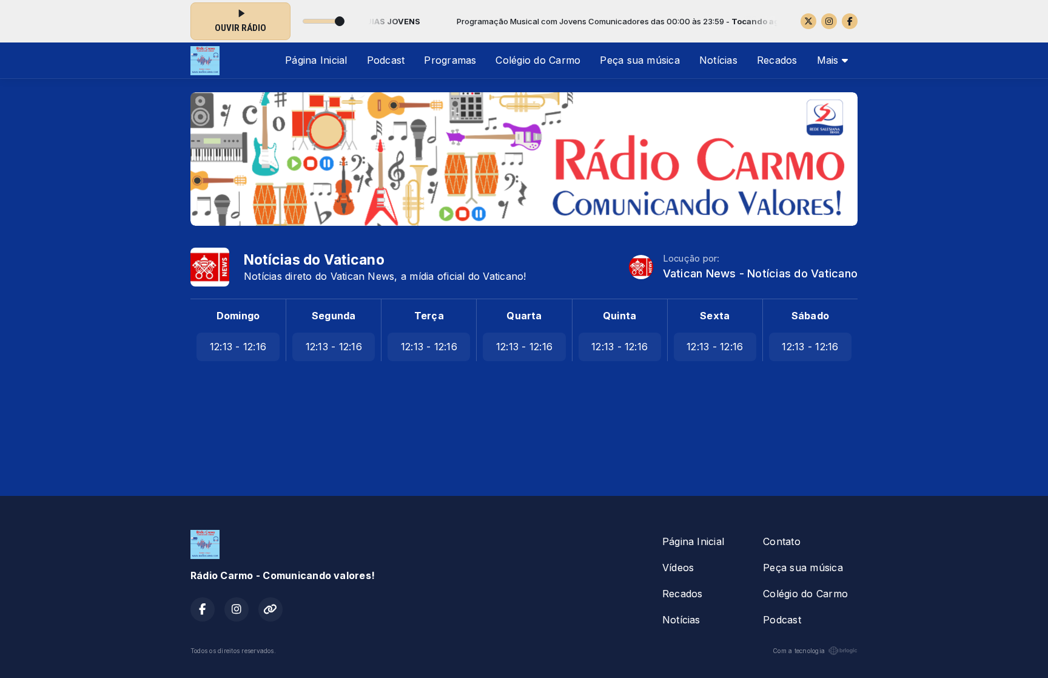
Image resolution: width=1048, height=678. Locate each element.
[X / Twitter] (808, 21)
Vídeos (678, 567)
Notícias (718, 60)
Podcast (386, 60)
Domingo (238, 316)
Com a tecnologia (799, 650)
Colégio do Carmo (537, 60)
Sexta (715, 316)
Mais (829, 60)
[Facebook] (850, 21)
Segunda (334, 316)
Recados (777, 60)
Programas (450, 60)
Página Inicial (316, 60)
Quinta (619, 316)
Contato (782, 541)
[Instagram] (829, 21)
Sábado (810, 316)
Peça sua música (640, 60)
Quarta (524, 316)
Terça (429, 316)
